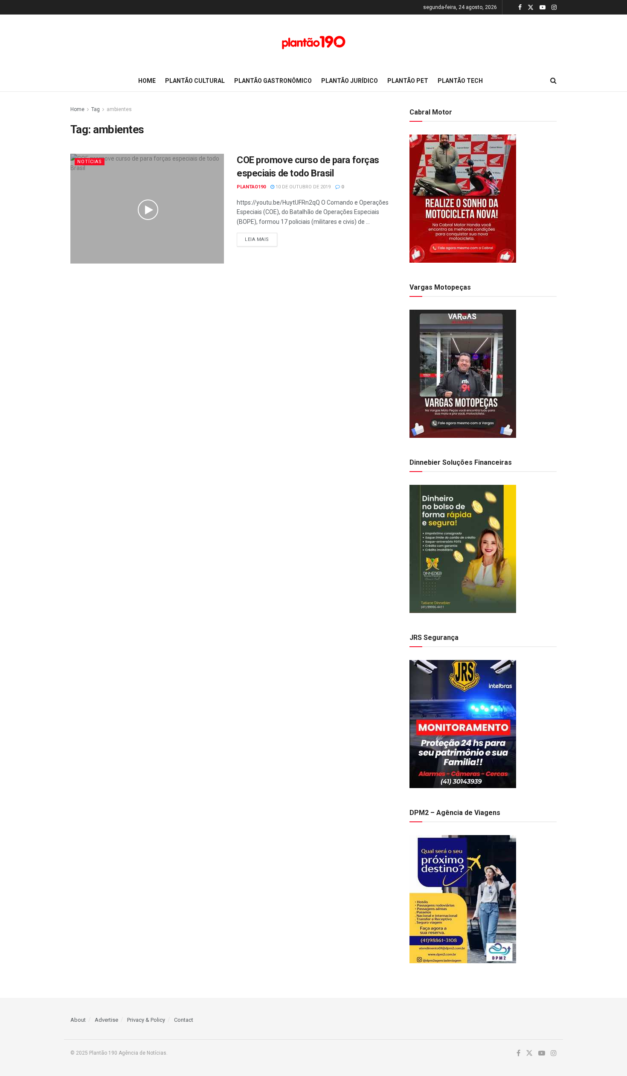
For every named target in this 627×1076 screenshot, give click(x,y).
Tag (95, 109)
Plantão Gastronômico (273, 80)
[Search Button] (553, 80)
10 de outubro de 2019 (302, 187)
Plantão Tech (460, 80)
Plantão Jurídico (349, 80)
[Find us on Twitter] (531, 7)
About (78, 1020)
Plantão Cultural (195, 80)
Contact (183, 1020)
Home (147, 80)
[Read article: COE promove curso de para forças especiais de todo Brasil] (147, 209)
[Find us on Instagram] (554, 7)
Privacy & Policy (146, 1020)
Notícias (89, 161)
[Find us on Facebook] (520, 7)
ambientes (119, 109)
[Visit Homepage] (313, 42)
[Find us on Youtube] (543, 7)
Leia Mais (261, 239)
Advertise (106, 1020)
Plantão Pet (407, 80)
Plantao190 (251, 187)
